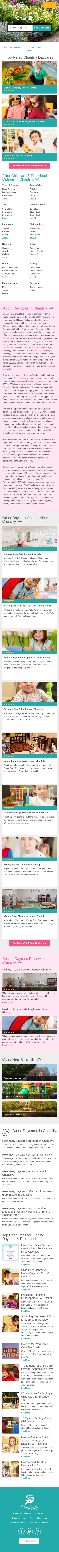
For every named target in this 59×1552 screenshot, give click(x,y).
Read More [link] (7, 1002)
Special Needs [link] (36, 251)
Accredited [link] (34, 248)
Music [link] (5, 287)
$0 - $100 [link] (34, 209)
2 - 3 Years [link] (7, 215)
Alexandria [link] (18, 344)
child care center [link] (37, 347)
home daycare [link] (38, 350)
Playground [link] (35, 267)
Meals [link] (32, 290)
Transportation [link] (36, 287)
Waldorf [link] (33, 231)
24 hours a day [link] (8, 274)
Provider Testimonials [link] (38, 1523)
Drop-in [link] (33, 195)
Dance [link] (5, 293)
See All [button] (5, 198)
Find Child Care (41, 27)
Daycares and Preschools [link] (14, 47)
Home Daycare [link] (8, 189)
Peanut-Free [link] (35, 254)
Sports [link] (5, 290)
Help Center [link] (29, 1541)
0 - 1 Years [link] (7, 209)
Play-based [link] (35, 234)
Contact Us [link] (41, 1513)
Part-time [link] (34, 192)
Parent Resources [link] (20, 1518)
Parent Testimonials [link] (19, 1523)
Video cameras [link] (36, 271)
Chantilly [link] (28, 50)
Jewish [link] (5, 251)
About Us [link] (17, 1513)
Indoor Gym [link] (35, 274)
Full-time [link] (34, 189)
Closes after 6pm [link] (9, 271)
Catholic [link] (5, 254)
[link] (13, 5)
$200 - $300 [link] (35, 215)
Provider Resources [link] (38, 1518)
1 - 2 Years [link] (7, 212)
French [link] (5, 234)
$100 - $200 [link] (35, 212)
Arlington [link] (7, 344)
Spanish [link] (5, 228)
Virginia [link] (31, 47)
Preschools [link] (7, 195)
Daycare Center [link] (9, 192)
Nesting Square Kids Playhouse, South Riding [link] (26, 1011)
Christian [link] (6, 248)
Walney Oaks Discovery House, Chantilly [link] (27, 969)
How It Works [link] (29, 1513)
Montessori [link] (35, 228)
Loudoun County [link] (43, 47)
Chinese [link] (5, 231)
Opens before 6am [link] (10, 267)
